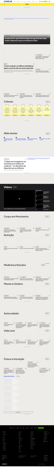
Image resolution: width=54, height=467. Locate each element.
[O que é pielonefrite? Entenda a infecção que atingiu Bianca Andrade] (11, 272)
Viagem (19, 443)
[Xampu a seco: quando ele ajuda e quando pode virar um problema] (33, 319)
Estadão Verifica (5, 443)
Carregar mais (18, 412)
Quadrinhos (32, 435)
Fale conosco (45, 459)
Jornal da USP (45, 435)
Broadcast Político (33, 442)
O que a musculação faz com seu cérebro (47, 110)
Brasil (3, 435)
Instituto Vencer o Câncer (47, 433)
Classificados (32, 443)
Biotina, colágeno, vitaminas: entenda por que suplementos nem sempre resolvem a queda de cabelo (15, 111)
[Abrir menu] (4, 4)
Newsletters (32, 433)
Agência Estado (32, 439)
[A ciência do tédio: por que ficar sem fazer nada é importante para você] (33, 336)
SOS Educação (45, 438)
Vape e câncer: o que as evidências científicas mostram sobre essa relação (39, 110)
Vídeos (19, 447)
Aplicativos (32, 448)
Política (19, 434)
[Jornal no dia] (47, 446)
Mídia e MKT (4, 448)
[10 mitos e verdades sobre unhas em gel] (9, 319)
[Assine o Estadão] (45, 1)
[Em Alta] (39, 1)
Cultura (4, 438)
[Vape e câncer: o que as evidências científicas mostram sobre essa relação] (27, 272)
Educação (4, 439)
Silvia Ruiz (31, 108)
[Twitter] (48, 464)
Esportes (4, 442)
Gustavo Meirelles (7, 108)
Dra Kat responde (15, 108)
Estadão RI (32, 447)
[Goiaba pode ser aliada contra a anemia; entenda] (11, 242)
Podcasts (20, 448)
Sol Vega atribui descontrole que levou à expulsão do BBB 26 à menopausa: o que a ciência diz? (31, 111)
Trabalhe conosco (46, 460)
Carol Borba (46, 108)
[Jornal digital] (42, 1)
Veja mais (47, 101)
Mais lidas (4, 447)
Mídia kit (3, 459)
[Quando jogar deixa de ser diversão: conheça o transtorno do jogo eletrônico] (42, 64)
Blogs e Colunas (5, 434)
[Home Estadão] (8, 1)
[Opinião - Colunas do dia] (41, 1)
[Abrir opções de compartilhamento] (48, 36)
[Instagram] (49, 464)
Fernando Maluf (39, 108)
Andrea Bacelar (23, 108)
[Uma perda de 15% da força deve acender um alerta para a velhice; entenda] (27, 223)
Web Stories (20, 451)
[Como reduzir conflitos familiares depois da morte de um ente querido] (9, 336)
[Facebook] (46, 464)
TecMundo (20, 439)
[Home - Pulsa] (27, 4)
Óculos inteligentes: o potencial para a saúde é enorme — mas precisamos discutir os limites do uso (7, 111)
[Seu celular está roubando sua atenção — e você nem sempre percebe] (44, 365)
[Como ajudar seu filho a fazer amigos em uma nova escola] (21, 336)
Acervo (4, 433)
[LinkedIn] (51, 464)
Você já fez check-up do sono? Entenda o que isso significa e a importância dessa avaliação (23, 111)
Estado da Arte (45, 434)
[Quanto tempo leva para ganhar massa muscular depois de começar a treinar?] (42, 89)
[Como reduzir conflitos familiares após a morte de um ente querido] (19, 54)
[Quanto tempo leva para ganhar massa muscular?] (42, 223)
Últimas (19, 442)
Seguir (7, 115)
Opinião (20, 433)
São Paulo (20, 435)
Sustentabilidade (21, 438)
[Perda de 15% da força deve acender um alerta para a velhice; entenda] (11, 89)
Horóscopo (32, 434)
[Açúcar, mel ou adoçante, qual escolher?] (27, 242)
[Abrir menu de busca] (49, 4)
